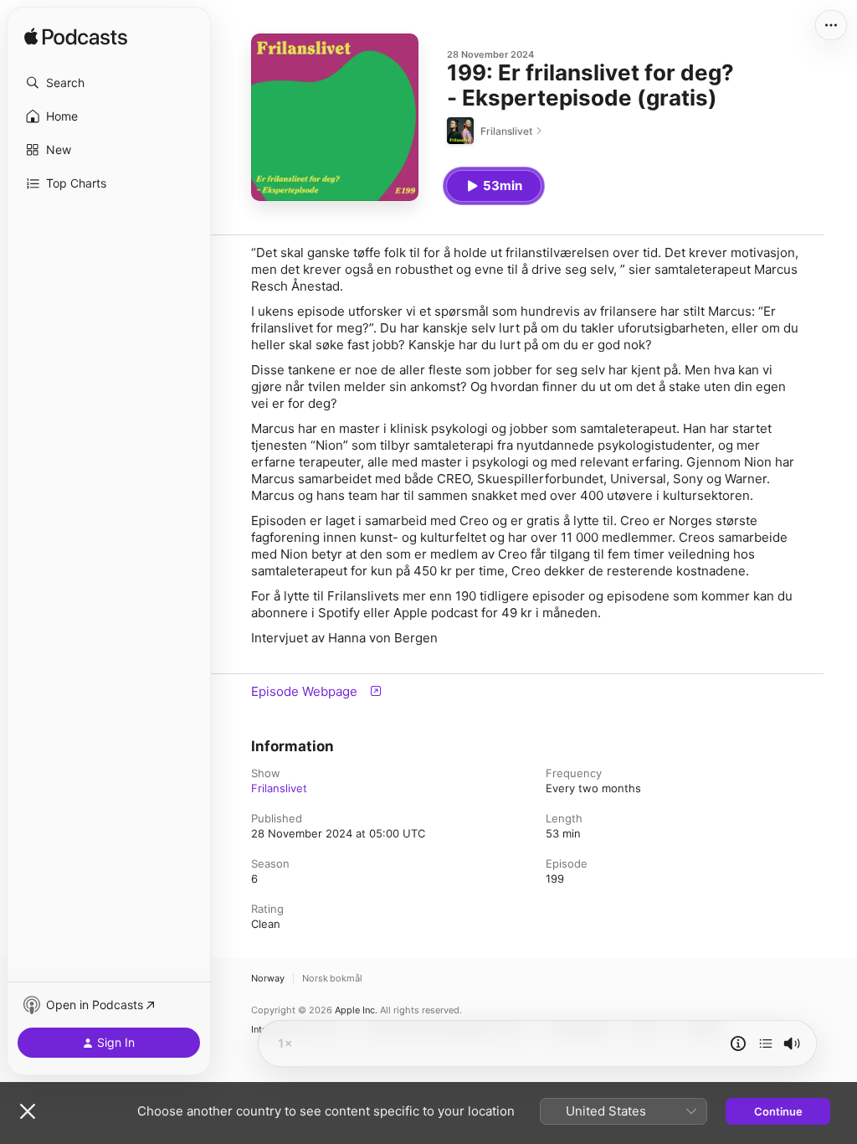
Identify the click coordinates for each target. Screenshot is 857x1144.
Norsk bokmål (332, 978)
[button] (108, 83)
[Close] (27, 1111)
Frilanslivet (279, 788)
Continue (778, 1111)
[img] (75, 37)
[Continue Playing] (766, 1043)
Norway (268, 978)
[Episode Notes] (738, 1043)
